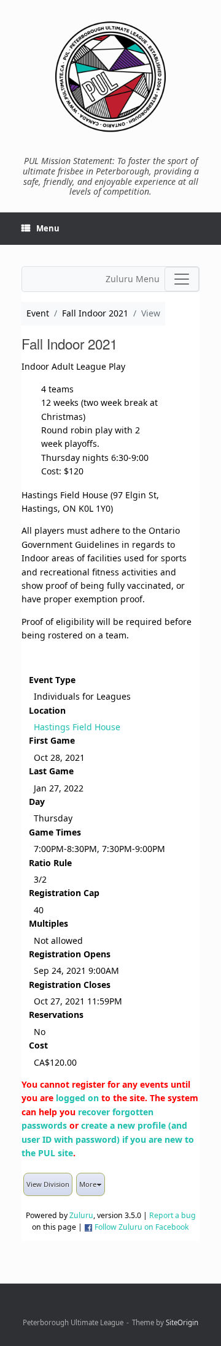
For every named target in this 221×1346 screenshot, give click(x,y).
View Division (47, 1184)
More (87, 1184)
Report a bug (172, 1215)
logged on (77, 1098)
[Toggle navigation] (182, 279)
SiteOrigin (182, 1322)
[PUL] (110, 76)
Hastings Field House (77, 727)
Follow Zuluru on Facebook (142, 1227)
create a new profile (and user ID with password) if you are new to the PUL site (107, 1139)
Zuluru (81, 1215)
